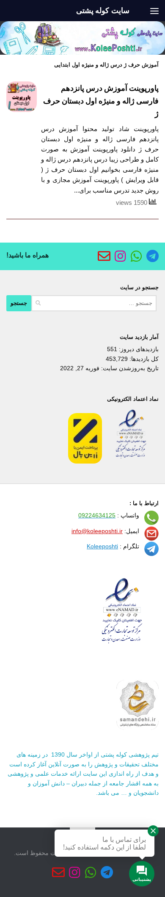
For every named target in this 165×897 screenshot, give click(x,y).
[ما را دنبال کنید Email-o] (104, 256)
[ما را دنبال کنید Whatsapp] (136, 256)
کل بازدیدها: (143, 358)
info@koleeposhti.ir (97, 531)
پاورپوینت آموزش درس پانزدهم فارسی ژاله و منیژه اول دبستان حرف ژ (101, 101)
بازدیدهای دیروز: (138, 349)
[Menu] (154, 10)
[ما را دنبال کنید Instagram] (120, 256)
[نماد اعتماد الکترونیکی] (131, 461)
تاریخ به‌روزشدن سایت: (129, 368)
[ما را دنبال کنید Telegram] (152, 256)
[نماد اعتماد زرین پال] (85, 461)
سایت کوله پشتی (102, 10)
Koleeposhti (102, 546)
